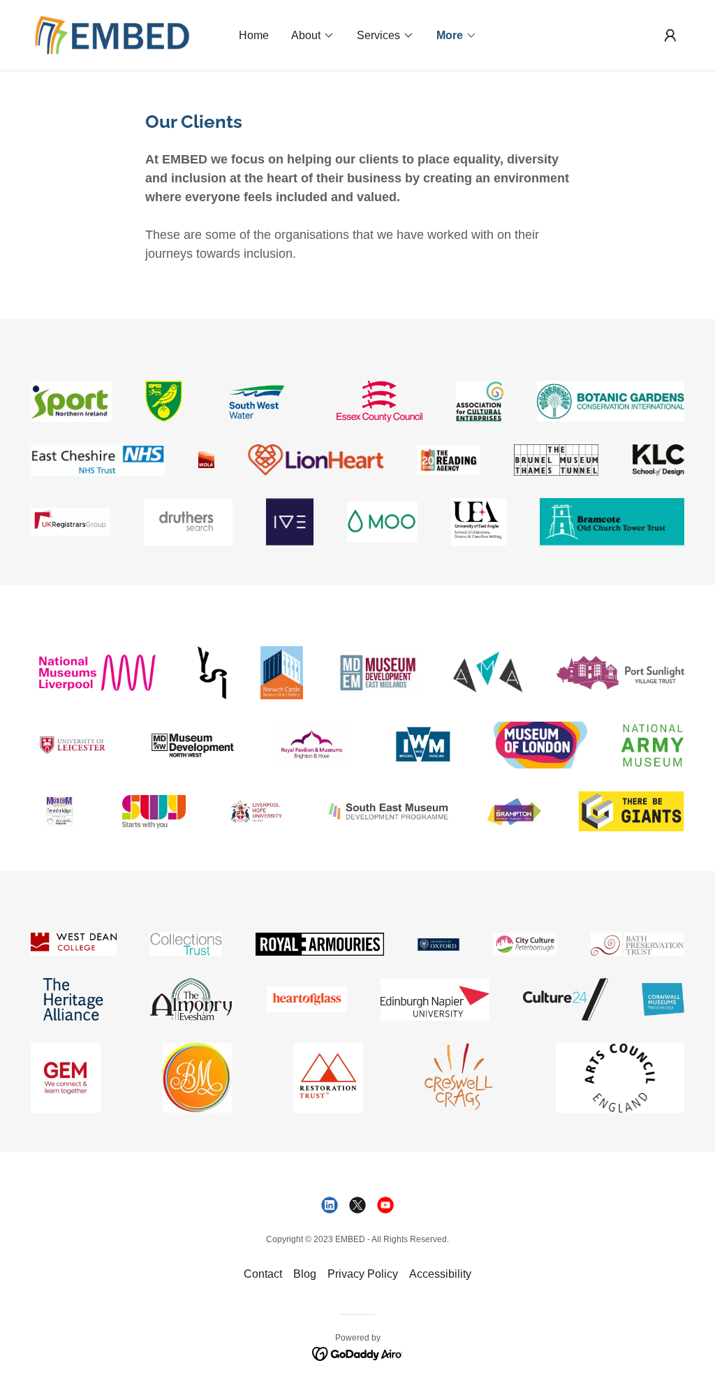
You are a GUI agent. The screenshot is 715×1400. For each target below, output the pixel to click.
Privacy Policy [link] (362, 1274)
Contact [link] (263, 1274)
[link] (112, 35)
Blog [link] (304, 1274)
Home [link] (254, 35)
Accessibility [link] (440, 1274)
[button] (312, 35)
